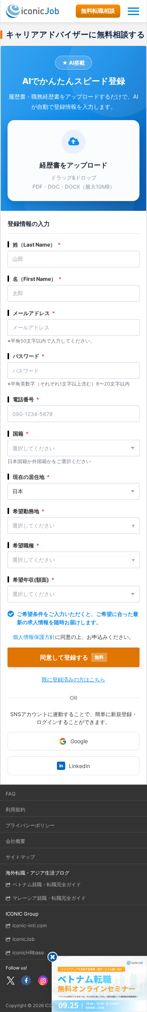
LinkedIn (74, 766)
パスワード (28, 356)
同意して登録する (72, 657)
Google (79, 741)
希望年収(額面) (33, 579)
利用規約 (15, 809)
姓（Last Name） (37, 244)
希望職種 (26, 545)
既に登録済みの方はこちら (73, 679)
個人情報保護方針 (34, 637)
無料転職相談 (98, 10)
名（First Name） (37, 279)
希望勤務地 (28, 511)
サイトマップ (20, 857)
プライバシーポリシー (30, 825)
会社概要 (15, 841)
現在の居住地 (31, 477)
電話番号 (26, 399)
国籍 (21, 433)
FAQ (10, 794)
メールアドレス (34, 313)
